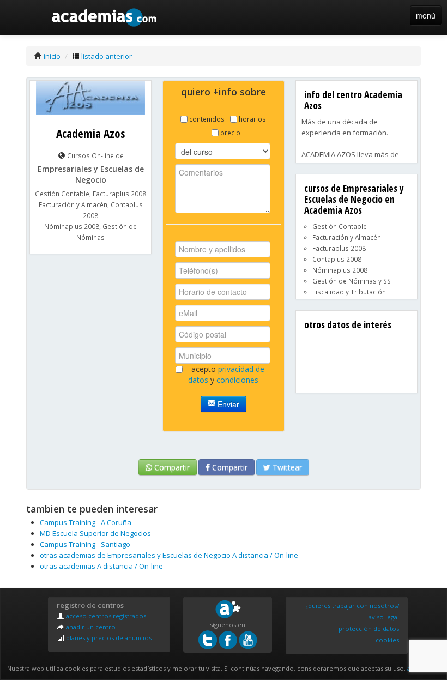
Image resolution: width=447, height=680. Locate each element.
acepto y (226, 374)
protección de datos (369, 628)
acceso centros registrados (105, 616)
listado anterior (106, 56)
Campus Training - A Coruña (85, 522)
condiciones (237, 380)
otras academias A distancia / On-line (101, 566)
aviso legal (384, 617)
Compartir (171, 467)
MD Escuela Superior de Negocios (95, 533)
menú (426, 15)
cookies (387, 640)
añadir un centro (90, 627)
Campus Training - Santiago (85, 544)
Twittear (286, 467)
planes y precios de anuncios (108, 638)
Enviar (227, 404)
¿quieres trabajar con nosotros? (352, 605)
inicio (51, 56)
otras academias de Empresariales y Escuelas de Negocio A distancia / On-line (169, 555)
